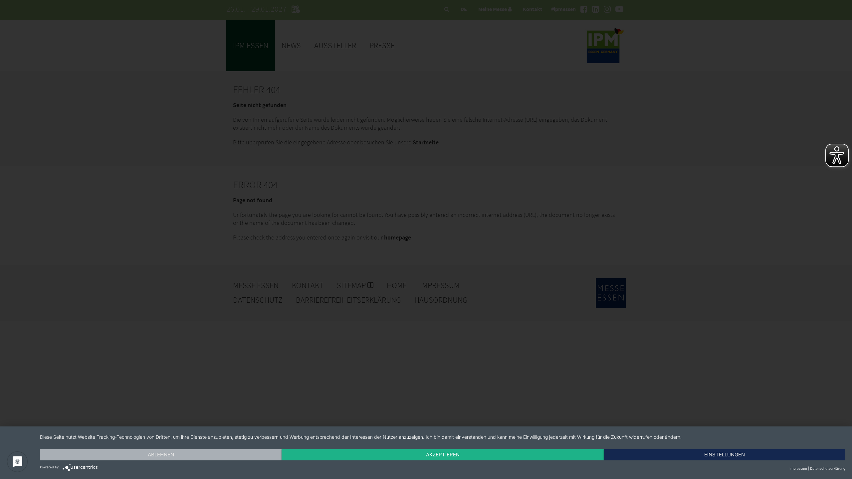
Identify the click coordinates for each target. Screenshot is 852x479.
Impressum (798, 468)
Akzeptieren (443, 454)
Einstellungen (724, 454)
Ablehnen (161, 454)
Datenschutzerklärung (827, 468)
